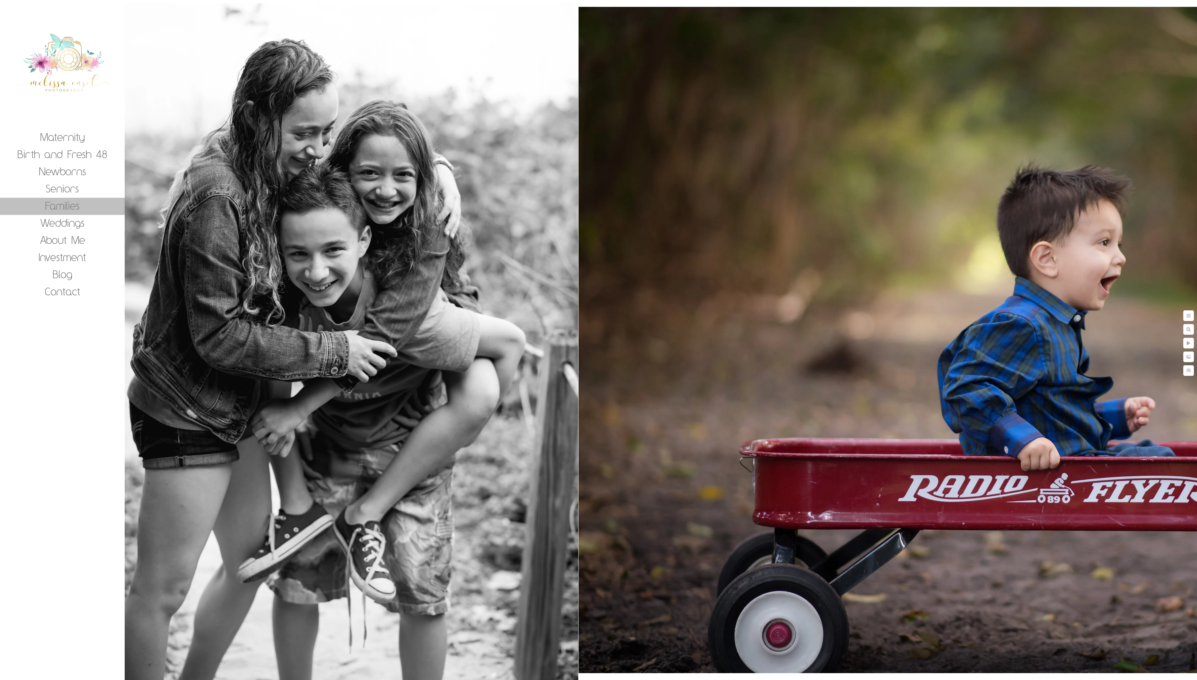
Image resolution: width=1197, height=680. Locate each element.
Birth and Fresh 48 (62, 154)
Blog (62, 274)
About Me (62, 240)
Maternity (62, 137)
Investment (62, 257)
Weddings (62, 222)
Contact (62, 291)
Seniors (62, 188)
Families (62, 205)
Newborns (62, 171)
